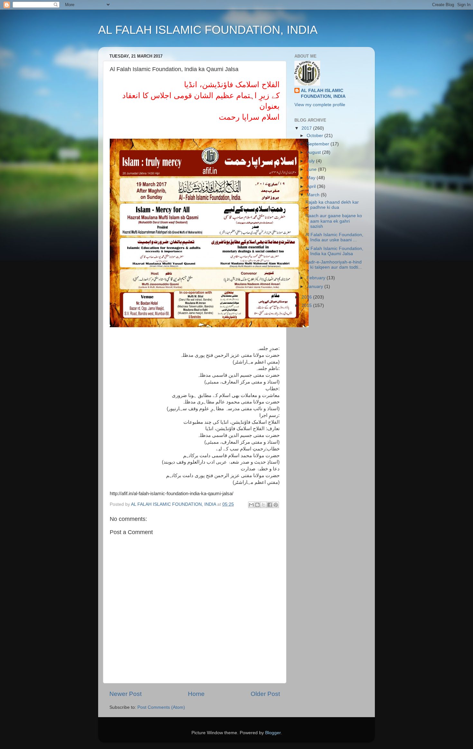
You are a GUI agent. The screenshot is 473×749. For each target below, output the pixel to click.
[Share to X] (263, 505)
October (315, 135)
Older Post (265, 693)
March (314, 194)
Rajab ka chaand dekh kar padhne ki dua (332, 205)
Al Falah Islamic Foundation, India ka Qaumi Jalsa (334, 251)
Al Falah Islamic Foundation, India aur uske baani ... (334, 237)
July (311, 161)
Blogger (273, 732)
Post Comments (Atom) (161, 707)
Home (196, 693)
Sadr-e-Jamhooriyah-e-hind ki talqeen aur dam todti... (333, 265)
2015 (307, 305)
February (317, 277)
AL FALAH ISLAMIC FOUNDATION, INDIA (208, 29)
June (312, 169)
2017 (307, 128)
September (318, 144)
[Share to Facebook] (269, 505)
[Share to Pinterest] (276, 505)
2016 (307, 297)
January (315, 286)
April (312, 186)
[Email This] (251, 505)
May (312, 177)
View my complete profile (319, 104)
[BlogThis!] (257, 505)
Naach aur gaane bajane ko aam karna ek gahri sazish (333, 220)
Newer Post (125, 693)
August (314, 152)
